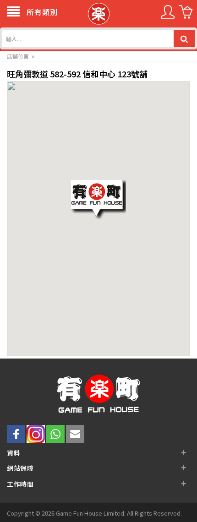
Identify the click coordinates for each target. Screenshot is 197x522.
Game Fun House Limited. (91, 513)
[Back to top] (178, 503)
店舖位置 (18, 56)
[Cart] (185, 15)
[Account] (168, 15)
